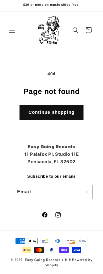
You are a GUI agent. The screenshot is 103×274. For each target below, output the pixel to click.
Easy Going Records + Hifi (48, 260)
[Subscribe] (85, 192)
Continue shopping (51, 112)
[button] (12, 30)
